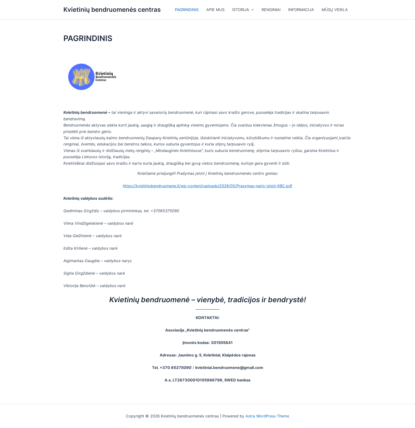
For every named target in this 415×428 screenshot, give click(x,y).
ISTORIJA (240, 9)
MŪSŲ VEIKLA (335, 9)
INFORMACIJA (301, 9)
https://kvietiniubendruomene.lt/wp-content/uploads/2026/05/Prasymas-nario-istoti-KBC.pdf (207, 185)
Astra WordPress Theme (267, 416)
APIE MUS (215, 9)
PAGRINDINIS (187, 9)
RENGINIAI (271, 9)
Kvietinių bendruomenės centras (112, 9)
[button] (251, 9)
